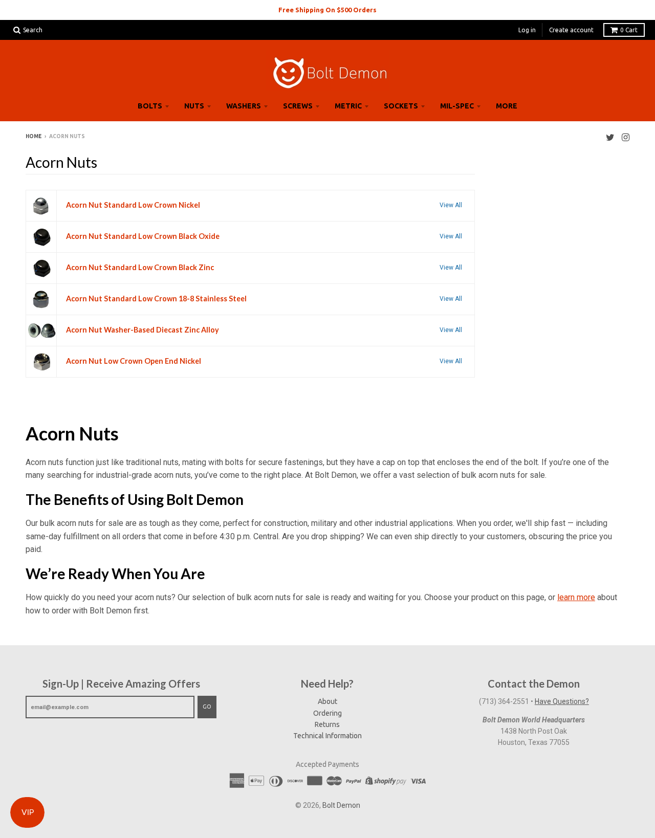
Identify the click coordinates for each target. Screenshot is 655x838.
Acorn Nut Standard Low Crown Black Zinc (140, 267)
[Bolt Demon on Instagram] (625, 137)
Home (33, 136)
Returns (327, 724)
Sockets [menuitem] (401, 106)
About (327, 701)
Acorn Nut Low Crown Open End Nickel (133, 361)
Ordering (327, 713)
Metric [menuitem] (348, 106)
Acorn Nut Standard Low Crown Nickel (133, 205)
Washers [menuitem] (243, 106)
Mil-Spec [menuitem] (457, 106)
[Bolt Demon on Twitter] (610, 137)
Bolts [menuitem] (150, 106)
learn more (576, 597)
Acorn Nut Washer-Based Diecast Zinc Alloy (142, 329)
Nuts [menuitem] (194, 106)
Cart (629, 30)
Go (207, 706)
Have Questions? (562, 701)
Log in (527, 30)
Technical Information (327, 736)
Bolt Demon (341, 805)
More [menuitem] (506, 106)
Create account (571, 30)
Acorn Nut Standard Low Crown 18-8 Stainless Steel (156, 298)
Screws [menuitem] (298, 106)
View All (451, 205)
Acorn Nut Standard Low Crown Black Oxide (143, 236)
